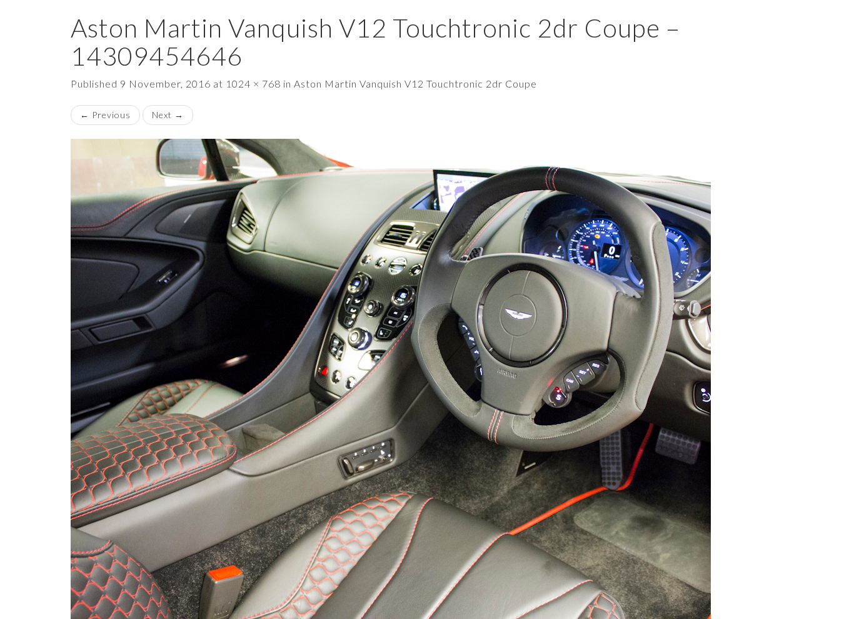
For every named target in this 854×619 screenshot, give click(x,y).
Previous (105, 114)
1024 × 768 (253, 83)
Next (168, 114)
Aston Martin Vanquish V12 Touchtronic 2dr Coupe (415, 83)
